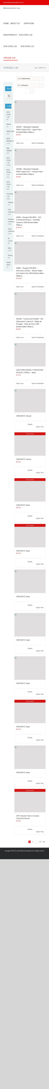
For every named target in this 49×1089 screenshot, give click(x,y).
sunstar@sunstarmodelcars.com (13, 2)
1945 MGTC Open (23, 505)
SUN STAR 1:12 (8, 172)
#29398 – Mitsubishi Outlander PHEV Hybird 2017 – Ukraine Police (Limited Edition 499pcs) (29, 171)
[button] (23, 58)
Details (41, 143)
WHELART (10, 131)
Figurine (10, 202)
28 (40, 842)
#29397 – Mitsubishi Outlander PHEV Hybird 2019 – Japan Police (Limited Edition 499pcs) (29, 129)
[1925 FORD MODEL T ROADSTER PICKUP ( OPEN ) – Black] (29, 354)
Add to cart (19, 143)
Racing (10, 255)
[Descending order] (42, 78)
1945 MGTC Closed (23, 416)
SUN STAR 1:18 (8, 160)
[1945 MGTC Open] (29, 581)
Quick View (35, 143)
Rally (9, 248)
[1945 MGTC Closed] (29, 400)
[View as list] (32, 91)
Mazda (8, 124)
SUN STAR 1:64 (8, 114)
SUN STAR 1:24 (8, 184)
